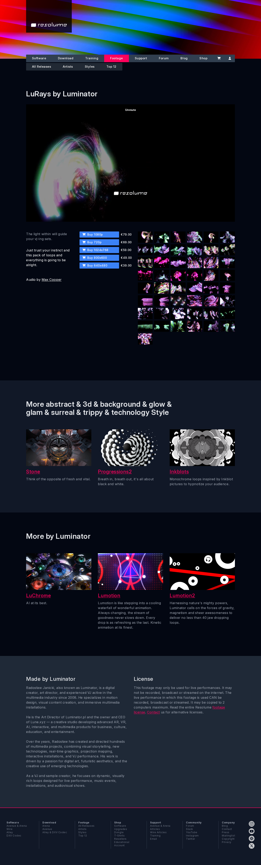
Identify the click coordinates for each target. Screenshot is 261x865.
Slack (189, 829)
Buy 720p (94, 242)
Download (65, 58)
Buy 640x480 (96, 265)
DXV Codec (14, 835)
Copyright (228, 838)
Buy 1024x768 (97, 250)
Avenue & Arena (17, 825)
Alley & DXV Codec (54, 832)
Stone (33, 472)
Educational (121, 842)
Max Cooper (52, 280)
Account (119, 845)
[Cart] (219, 58)
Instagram (192, 835)
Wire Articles (158, 832)
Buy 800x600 (96, 257)
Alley (10, 832)
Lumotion (109, 595)
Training (91, 58)
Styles (90, 66)
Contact (153, 712)
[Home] (49, 16)
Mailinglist (228, 835)
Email (153, 838)
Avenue (47, 829)
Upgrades (120, 829)
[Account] (230, 58)
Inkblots (179, 472)
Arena (46, 825)
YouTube (191, 832)
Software (39, 58)
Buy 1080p (94, 234)
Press (225, 832)
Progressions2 (115, 472)
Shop (203, 58)
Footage (116, 58)
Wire (9, 829)
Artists (68, 66)
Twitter (190, 838)
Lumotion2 (182, 595)
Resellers (120, 838)
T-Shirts (119, 835)
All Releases (41, 66)
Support (141, 58)
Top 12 (111, 66)
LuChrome (38, 595)
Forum (164, 58)
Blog (184, 58)
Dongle (119, 832)
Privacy (226, 842)
